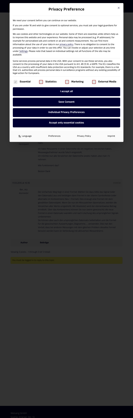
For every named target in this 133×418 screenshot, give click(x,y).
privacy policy (66, 44)
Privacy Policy (84, 136)
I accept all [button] (66, 91)
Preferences (54, 136)
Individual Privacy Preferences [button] (66, 112)
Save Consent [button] (66, 102)
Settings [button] (23, 51)
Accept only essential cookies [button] (66, 123)
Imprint (111, 136)
